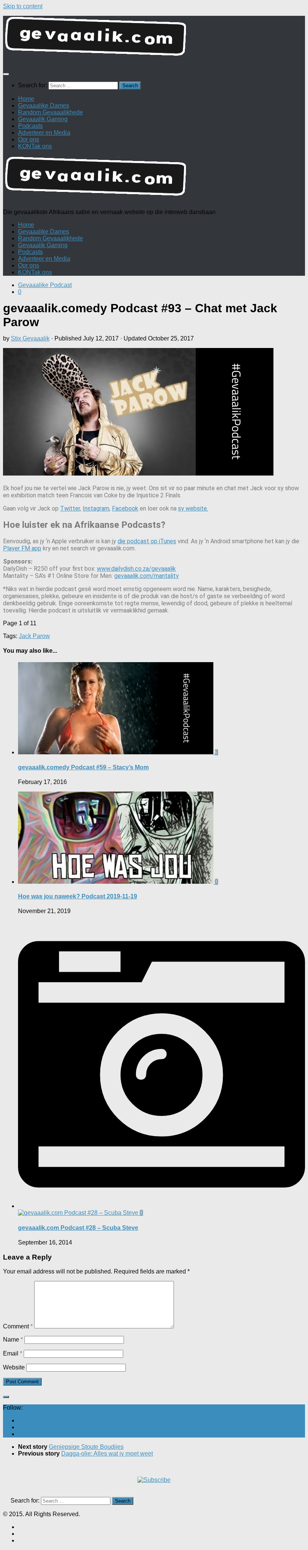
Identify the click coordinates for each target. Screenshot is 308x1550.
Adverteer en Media (44, 132)
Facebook (125, 508)
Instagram (96, 508)
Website (14, 1367)
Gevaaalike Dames (43, 105)
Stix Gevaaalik (30, 338)
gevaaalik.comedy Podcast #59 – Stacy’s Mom (83, 767)
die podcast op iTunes (147, 541)
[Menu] (6, 74)
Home (26, 99)
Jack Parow (34, 636)
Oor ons (28, 139)
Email (12, 1353)
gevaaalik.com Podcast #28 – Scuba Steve (78, 1228)
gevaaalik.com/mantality (146, 575)
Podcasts (30, 126)
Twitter (70, 508)
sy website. (193, 508)
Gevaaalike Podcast (45, 285)
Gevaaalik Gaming (43, 119)
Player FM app (22, 548)
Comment (18, 1326)
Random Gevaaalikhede (50, 112)
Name (13, 1339)
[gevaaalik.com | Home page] (154, 39)
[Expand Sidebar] (6, 1397)
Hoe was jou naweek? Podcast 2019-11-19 (77, 896)
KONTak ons (35, 146)
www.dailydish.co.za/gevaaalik (136, 568)
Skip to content (22, 6)
